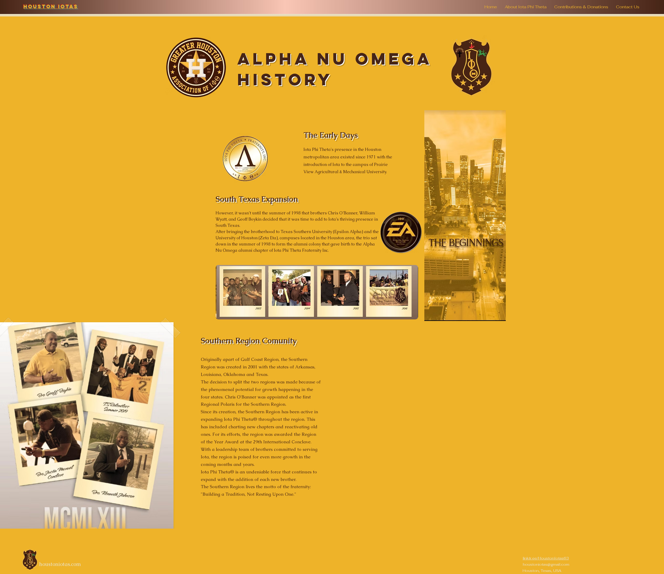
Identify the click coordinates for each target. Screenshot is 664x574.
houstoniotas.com (60, 564)
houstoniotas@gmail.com (546, 564)
